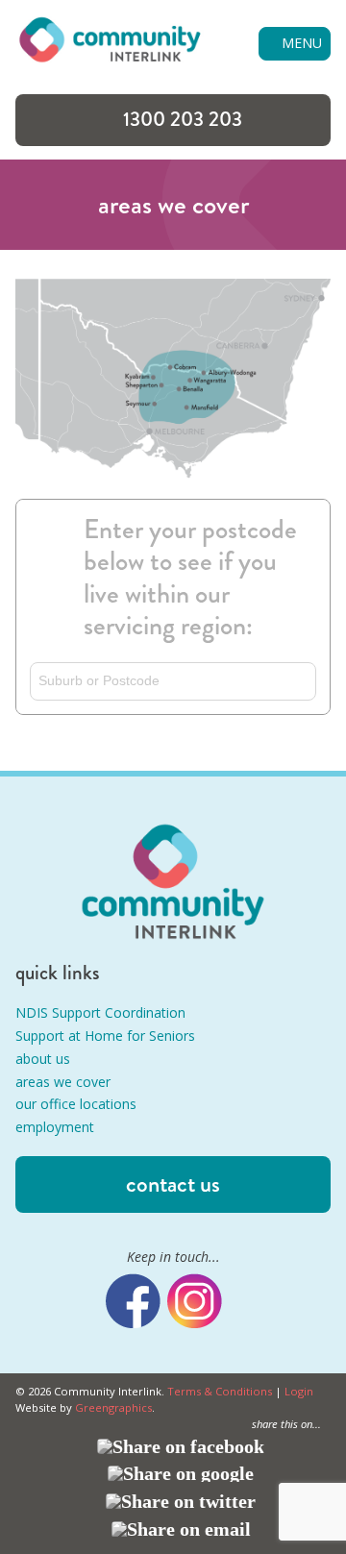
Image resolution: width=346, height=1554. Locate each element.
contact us (173, 1184)
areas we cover (63, 1082)
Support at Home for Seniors (105, 1035)
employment (54, 1127)
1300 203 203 (182, 119)
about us (42, 1058)
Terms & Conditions (219, 1391)
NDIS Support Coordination (100, 1012)
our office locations (75, 1104)
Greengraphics (113, 1407)
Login (298, 1391)
